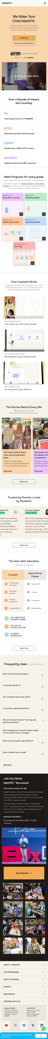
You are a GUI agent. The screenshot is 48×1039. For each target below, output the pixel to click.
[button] (24, 76)
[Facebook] (24, 1025)
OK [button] (41, 1036)
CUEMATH (7, 3)
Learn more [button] (5, 1037)
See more (7, 765)
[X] (32, 1025)
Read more (8, 471)
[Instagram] (15, 1025)
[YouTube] (6, 1025)
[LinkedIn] (41, 1025)
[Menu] (45, 3)
